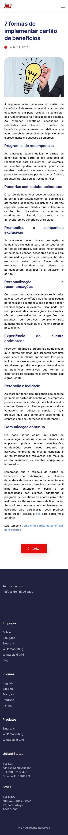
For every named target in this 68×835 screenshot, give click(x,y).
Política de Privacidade (18, 591)
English (8, 683)
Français (8, 694)
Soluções (9, 638)
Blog (6, 660)
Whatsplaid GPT (13, 654)
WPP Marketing (13, 649)
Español (8, 688)
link (38, 513)
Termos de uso (13, 586)
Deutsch (8, 700)
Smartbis (9, 643)
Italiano (8, 705)
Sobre (7, 632)
